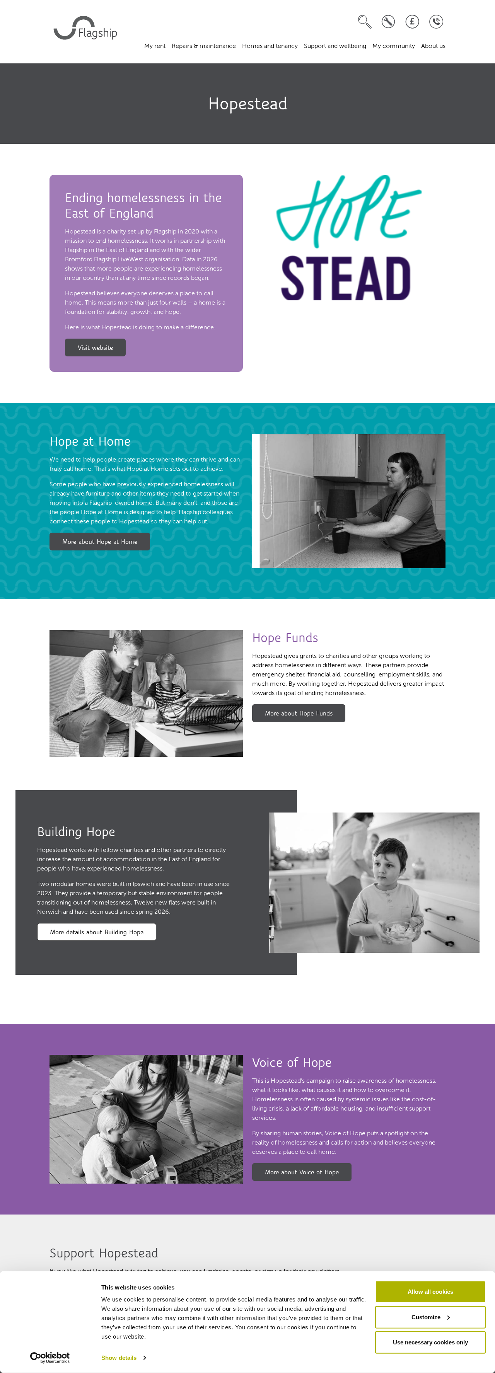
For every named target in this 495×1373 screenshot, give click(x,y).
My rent (155, 46)
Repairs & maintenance (204, 46)
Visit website (95, 347)
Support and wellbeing (335, 46)
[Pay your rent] (412, 21)
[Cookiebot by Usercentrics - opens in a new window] (50, 1358)
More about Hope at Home (99, 541)
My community (393, 46)
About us (433, 46)
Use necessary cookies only (430, 1342)
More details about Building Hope (96, 932)
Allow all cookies (430, 1291)
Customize (425, 1316)
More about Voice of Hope (302, 1172)
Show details (119, 1357)
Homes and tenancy (270, 46)
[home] (87, 31)
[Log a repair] (388, 21)
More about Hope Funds (299, 713)
